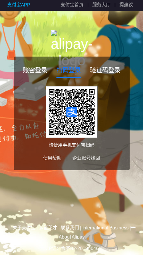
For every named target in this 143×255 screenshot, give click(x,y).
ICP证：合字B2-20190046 (71, 248)
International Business (105, 228)
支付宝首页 (72, 5)
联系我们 (70, 228)
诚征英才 (48, 228)
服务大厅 (101, 5)
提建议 (126, 5)
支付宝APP (18, 5)
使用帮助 (52, 158)
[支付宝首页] (72, 38)
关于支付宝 (24, 228)
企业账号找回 (86, 158)
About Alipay (72, 237)
